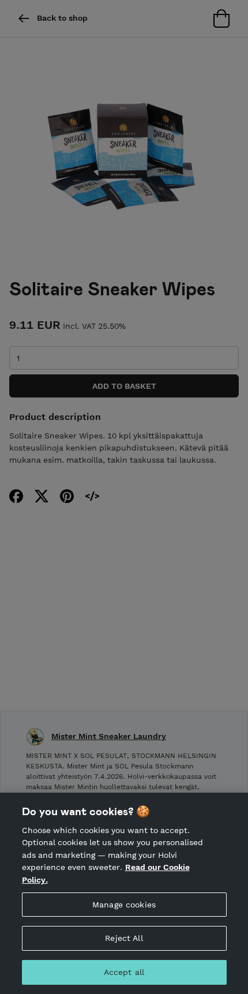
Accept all (124, 972)
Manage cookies (124, 904)
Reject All (123, 938)
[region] (124, 893)
